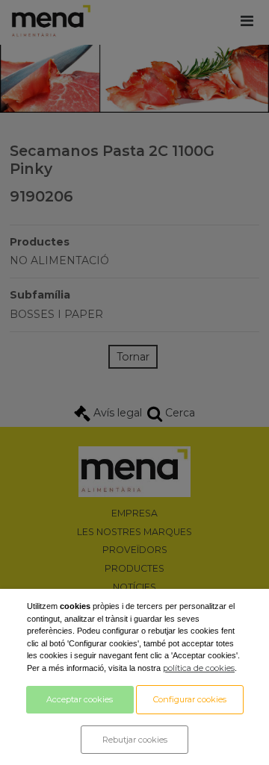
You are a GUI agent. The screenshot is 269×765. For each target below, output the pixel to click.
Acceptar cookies (79, 699)
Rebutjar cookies (134, 739)
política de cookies (199, 668)
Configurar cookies (189, 699)
